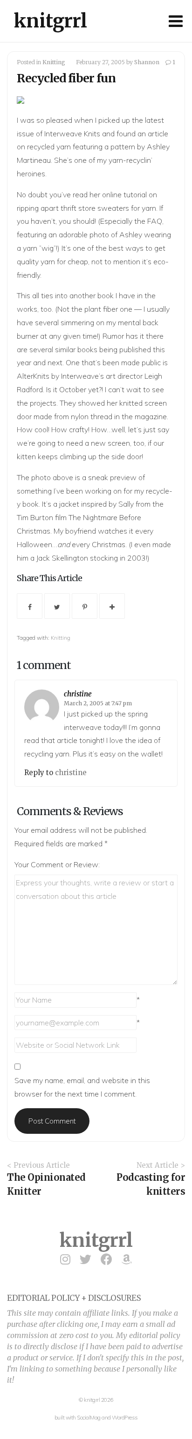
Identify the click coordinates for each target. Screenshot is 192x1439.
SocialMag (89, 1417)
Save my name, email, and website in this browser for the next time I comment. (82, 1087)
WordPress (125, 1417)
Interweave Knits (72, 133)
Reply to (39, 772)
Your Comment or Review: (57, 864)
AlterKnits (33, 376)
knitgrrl (50, 21)
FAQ (154, 221)
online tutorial (124, 194)
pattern (122, 146)
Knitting (53, 62)
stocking (104, 557)
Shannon (146, 62)
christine (78, 693)
